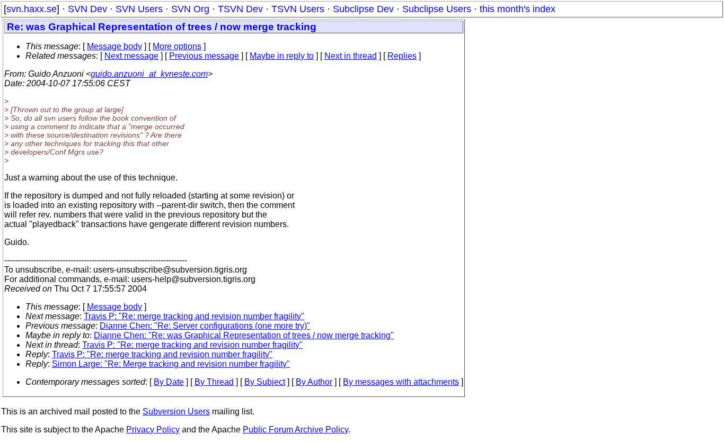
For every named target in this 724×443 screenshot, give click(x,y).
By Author (314, 381)
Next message (131, 55)
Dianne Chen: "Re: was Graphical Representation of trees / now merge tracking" (244, 335)
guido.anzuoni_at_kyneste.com (149, 73)
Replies (402, 55)
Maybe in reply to (282, 55)
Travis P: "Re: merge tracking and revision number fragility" (194, 316)
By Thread (214, 381)
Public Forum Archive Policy (295, 429)
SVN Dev (87, 9)
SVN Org (190, 9)
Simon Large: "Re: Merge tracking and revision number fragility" (171, 363)
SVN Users (139, 9)
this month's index (517, 9)
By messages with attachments (401, 381)
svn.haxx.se (31, 9)
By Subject (264, 381)
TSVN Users (297, 9)
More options (177, 46)
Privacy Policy (153, 429)
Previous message (204, 55)
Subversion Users (176, 411)
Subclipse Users (436, 9)
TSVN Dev (240, 9)
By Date (169, 381)
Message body (114, 46)
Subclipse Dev (363, 9)
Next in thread (350, 55)
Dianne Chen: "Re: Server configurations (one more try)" (205, 325)
